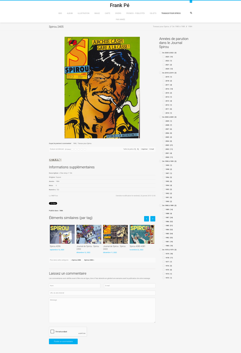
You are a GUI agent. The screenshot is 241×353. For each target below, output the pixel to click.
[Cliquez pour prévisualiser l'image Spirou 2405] (102, 87)
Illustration (83, 13)
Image (97, 13)
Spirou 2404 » (89, 260)
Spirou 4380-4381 (137, 246)
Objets (153, 13)
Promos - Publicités (135, 13)
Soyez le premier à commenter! (60, 143)
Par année (120, 19)
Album (70, 13)
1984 (74, 143)
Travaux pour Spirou (171, 13)
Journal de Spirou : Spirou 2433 (114, 247)
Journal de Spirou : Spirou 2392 (87, 247)
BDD (60, 13)
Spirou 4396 (55, 246)
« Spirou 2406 (76, 260)
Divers (118, 13)
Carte (107, 13)
